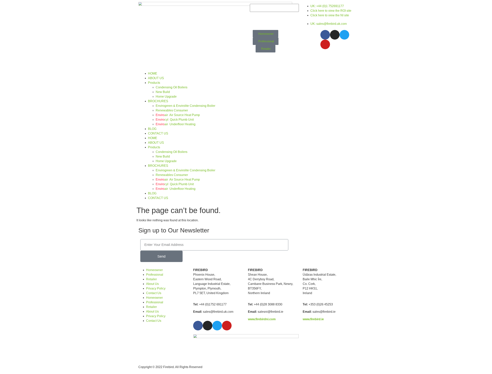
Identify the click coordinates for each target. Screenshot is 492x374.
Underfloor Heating (175, 124)
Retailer (151, 279)
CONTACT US (158, 133)
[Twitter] (344, 35)
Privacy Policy (155, 288)
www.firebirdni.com (262, 319)
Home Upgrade (166, 96)
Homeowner (154, 270)
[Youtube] (325, 44)
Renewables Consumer (172, 110)
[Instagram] (335, 35)
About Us (152, 283)
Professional (154, 274)
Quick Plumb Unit (175, 119)
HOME (152, 73)
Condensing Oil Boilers (171, 87)
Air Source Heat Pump (178, 115)
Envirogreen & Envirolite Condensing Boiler (185, 105)
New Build (163, 92)
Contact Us (153, 293)
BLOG (152, 128)
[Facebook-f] (325, 35)
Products (154, 82)
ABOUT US (156, 78)
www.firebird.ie (313, 319)
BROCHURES (158, 101)
